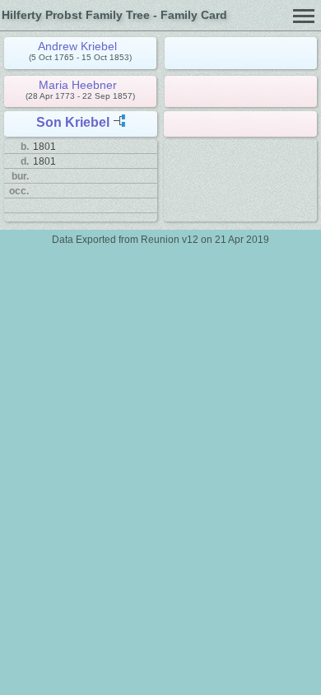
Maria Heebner (78, 84)
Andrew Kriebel (77, 46)
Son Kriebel (72, 122)
